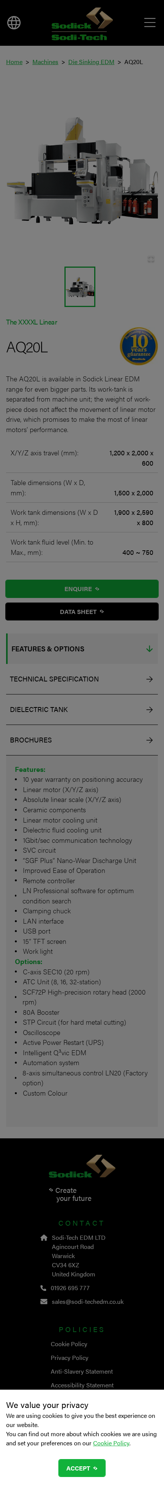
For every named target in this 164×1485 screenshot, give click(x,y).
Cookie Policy (111, 1442)
